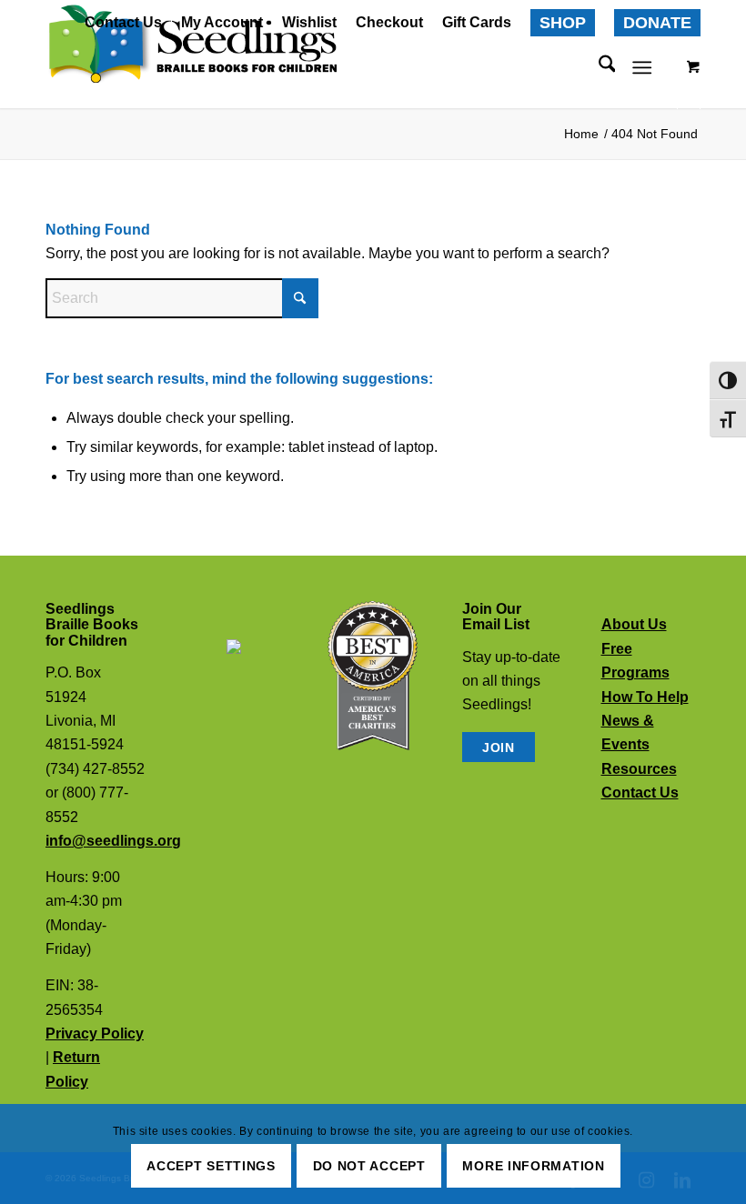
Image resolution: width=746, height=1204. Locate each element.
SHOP (562, 23)
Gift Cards (476, 22)
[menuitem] (124, 23)
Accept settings (211, 1166)
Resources (639, 769)
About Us (634, 624)
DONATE (657, 23)
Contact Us (123, 22)
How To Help (645, 697)
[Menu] (642, 67)
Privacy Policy (94, 1033)
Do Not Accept (369, 1166)
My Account (222, 22)
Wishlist (309, 22)
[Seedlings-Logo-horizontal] (191, 45)
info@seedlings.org (113, 840)
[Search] (598, 67)
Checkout (389, 22)
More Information (533, 1166)
